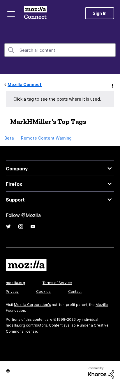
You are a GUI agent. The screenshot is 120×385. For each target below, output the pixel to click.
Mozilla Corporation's (32, 304)
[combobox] (60, 50)
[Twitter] (8, 226)
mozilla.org (15, 283)
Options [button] (112, 85)
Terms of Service (57, 283)
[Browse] (11, 14)
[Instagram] (20, 226)
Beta (9, 138)
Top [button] (8, 371)
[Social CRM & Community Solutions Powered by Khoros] (101, 372)
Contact (75, 291)
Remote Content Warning (46, 138)
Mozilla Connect (35, 13)
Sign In (100, 13)
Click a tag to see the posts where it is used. (57, 99)
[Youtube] (33, 226)
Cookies (43, 291)
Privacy (12, 291)
